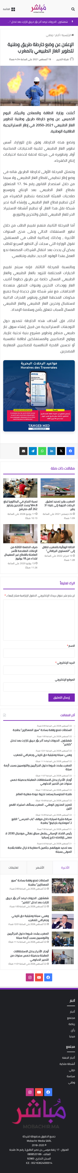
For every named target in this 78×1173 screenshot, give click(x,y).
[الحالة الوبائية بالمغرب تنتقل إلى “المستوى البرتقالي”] (58, 533)
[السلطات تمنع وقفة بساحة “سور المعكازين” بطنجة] (63, 885)
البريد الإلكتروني (65, 662)
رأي (73, 1030)
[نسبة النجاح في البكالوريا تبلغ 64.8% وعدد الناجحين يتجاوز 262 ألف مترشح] (20, 487)
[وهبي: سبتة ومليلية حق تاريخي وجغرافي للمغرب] (63, 921)
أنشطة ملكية (67, 1063)
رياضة (72, 1024)
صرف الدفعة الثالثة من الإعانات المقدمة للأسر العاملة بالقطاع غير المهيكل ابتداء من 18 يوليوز (20, 552)
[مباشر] (39, 9)
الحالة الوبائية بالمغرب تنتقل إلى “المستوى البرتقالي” (58, 548)
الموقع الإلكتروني (65, 679)
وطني (49, 35)
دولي (72, 1070)
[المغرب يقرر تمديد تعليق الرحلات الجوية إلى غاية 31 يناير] (58, 487)
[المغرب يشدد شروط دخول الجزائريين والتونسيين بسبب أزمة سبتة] (63, 939)
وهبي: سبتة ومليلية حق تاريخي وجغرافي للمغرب (30, 918)
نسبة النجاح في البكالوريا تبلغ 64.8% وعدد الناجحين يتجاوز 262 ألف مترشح (20, 505)
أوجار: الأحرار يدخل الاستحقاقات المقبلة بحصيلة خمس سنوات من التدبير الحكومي (29, 955)
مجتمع (71, 1017)
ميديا (72, 1036)
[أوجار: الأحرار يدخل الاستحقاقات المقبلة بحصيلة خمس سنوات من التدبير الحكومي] (63, 956)
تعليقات (13, 867)
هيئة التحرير (62, 59)
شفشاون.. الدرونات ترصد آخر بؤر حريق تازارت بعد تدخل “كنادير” (35, 21)
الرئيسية (66, 35)
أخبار (57, 35)
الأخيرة (65, 867)
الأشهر (40, 867)
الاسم (71, 645)
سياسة (71, 1076)
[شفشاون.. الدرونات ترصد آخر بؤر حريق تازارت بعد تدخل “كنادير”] (63, 903)
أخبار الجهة (68, 1057)
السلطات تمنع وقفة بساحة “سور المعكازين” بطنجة (30, 882)
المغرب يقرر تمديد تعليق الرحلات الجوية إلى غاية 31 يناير (59, 505)
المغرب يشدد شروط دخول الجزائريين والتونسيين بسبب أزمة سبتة (28, 935)
